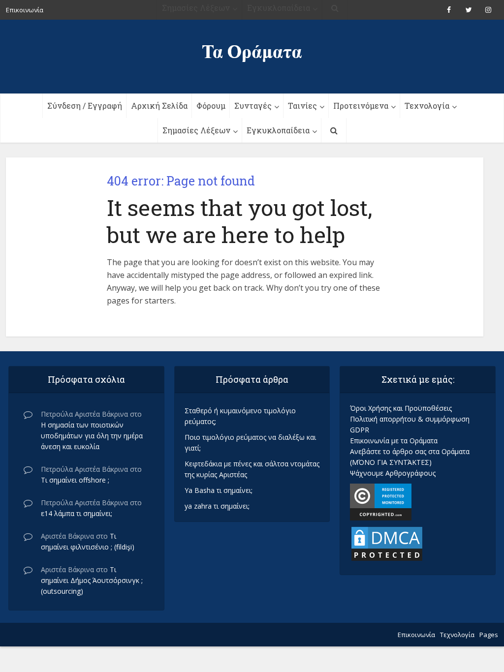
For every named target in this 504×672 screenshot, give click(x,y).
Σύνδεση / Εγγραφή (84, 105)
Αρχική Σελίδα (159, 105)
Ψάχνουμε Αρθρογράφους (393, 473)
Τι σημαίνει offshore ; (75, 480)
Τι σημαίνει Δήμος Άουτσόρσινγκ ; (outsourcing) (92, 580)
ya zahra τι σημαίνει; (217, 506)
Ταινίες (302, 105)
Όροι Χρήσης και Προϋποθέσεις (401, 408)
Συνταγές (253, 105)
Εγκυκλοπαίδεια (278, 130)
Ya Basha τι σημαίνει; (218, 490)
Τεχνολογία (427, 105)
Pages (488, 634)
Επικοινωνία (416, 634)
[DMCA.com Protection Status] (387, 543)
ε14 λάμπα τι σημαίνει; (76, 513)
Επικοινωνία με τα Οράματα (394, 440)
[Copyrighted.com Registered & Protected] (380, 501)
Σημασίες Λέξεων (196, 130)
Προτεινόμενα (360, 105)
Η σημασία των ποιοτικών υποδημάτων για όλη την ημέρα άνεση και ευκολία (92, 435)
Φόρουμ (210, 105)
